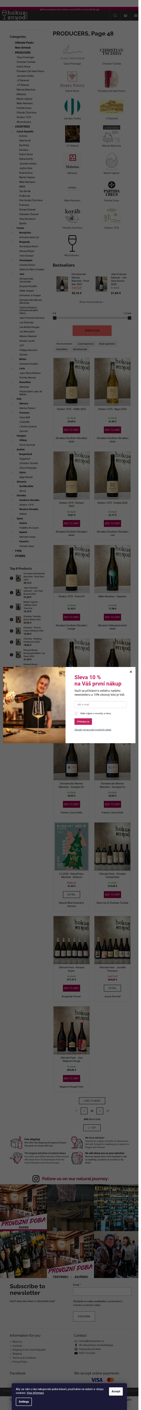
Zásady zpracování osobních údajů (92, 729)
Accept (116, 1391)
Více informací (35, 1393)
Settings (24, 1401)
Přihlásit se (83, 721)
